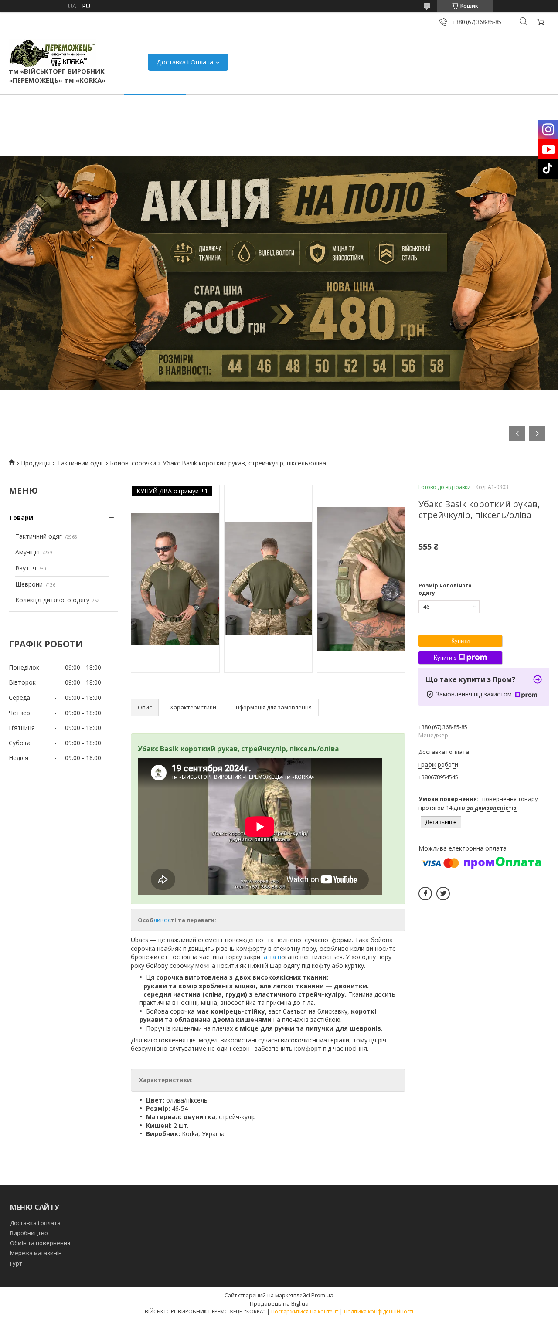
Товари (21, 517)
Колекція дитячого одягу (52, 600)
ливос (162, 920)
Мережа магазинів (36, 1253)
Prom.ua (322, 1295)
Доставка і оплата (35, 1223)
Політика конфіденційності (378, 1311)
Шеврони (29, 584)
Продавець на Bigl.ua (279, 1303)
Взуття (25, 568)
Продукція (36, 463)
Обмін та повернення (40, 1243)
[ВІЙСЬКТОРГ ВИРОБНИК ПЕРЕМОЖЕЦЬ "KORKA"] (52, 53)
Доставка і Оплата (185, 62)
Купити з (445, 658)
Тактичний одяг (80, 463)
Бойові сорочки (133, 463)
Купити (460, 641)
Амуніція (27, 552)
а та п (272, 957)
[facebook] (425, 893)
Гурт (16, 1263)
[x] (443, 893)
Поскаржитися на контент (304, 1311)
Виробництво (29, 1233)
